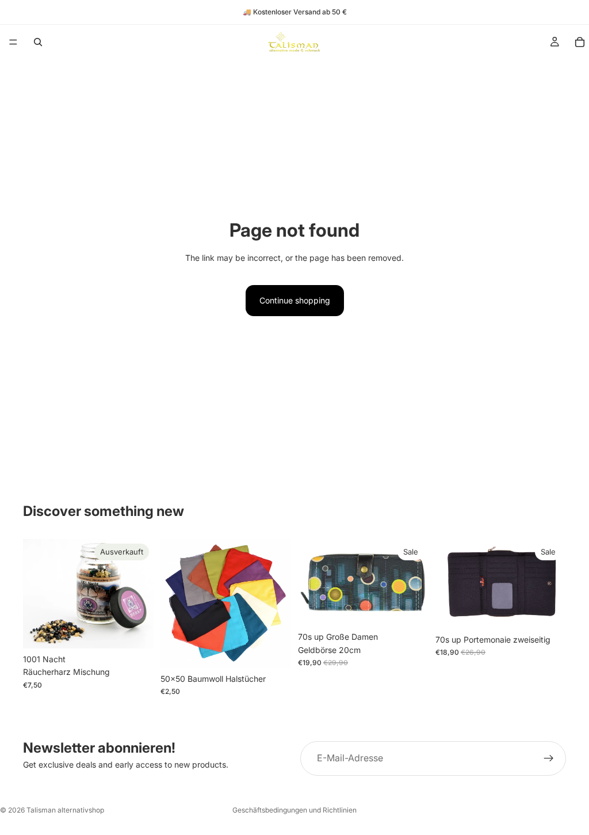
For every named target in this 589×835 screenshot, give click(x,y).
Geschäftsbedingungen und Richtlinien (294, 810)
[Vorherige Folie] (173, 603)
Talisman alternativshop (65, 810)
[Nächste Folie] (278, 603)
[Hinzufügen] (548, 611)
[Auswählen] (273, 650)
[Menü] (13, 42)
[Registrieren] (549, 758)
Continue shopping (294, 300)
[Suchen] (38, 42)
